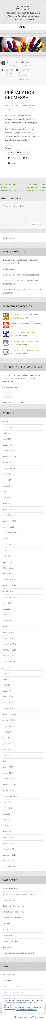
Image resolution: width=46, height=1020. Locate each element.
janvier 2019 (8, 638)
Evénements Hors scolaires (14, 912)
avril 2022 (7, 439)
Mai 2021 (6, 492)
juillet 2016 (7, 808)
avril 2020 (7, 556)
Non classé (7, 947)
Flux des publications (11, 986)
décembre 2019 (9, 580)
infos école (9, 73)
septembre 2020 (10, 533)
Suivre (8, 395)
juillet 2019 (7, 603)
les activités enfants (11, 941)
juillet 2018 (7, 667)
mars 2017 (7, 761)
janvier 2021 (8, 509)
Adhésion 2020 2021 (19, 318)
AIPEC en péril (9, 269)
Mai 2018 (6, 679)
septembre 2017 (9, 726)
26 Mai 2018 (28, 65)
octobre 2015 (8, 861)
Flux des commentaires (13, 992)
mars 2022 (7, 445)
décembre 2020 (9, 515)
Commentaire (35, 225)
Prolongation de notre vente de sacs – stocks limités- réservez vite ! (36, 187)
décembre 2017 (9, 708)
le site (5, 929)
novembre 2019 (9, 585)
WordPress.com (9, 998)
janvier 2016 (8, 843)
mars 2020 (7, 562)
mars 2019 (7, 626)
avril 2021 (7, 498)
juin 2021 (6, 486)
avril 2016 (7, 826)
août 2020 (7, 539)
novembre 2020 (9, 521)
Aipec (23, 8)
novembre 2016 (9, 785)
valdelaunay (16, 333)
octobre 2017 (8, 720)
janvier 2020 (8, 574)
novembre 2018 (9, 650)
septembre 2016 (10, 796)
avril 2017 (7, 755)
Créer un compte (10, 975)
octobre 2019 (8, 591)
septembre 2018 (9, 662)
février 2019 (8, 632)
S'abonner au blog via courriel (22, 367)
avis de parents (9, 900)
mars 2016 (7, 831)
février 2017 (8, 767)
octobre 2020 (8, 527)
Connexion (7, 981)
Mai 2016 (6, 820)
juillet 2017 (7, 738)
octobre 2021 (8, 462)
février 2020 (8, 568)
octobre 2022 (8, 421)
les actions (7, 935)
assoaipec (13, 65)
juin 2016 (6, 814)
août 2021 (7, 474)
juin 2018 (6, 673)
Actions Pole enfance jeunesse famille (19, 894)
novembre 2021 (9, 457)
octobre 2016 (8, 790)
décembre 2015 (9, 849)
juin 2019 (6, 609)
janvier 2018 (8, 703)
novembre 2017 (9, 714)
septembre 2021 (9, 468)
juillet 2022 (7, 427)
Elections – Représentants (14, 906)
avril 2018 (7, 685)
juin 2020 (6, 550)
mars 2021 (7, 503)
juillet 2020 (7, 544)
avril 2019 (7, 621)
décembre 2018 (9, 644)
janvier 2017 (8, 773)
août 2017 (7, 732)
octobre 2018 (8, 656)
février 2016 (8, 837)
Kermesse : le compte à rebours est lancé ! (21, 275)
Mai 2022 (6, 433)
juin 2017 (6, 744)
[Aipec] (23, 46)
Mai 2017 (6, 749)
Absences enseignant (12, 888)
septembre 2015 (9, 867)
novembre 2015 (9, 855)
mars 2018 (7, 691)
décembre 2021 (9, 451)
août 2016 (7, 802)
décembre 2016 (9, 779)
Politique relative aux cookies (26, 1010)
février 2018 (8, 697)
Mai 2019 (6, 615)
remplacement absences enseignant (18, 953)
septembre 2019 (10, 597)
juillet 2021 (7, 480)
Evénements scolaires (12, 918)
